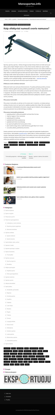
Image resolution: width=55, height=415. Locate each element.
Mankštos (9, 264)
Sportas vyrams (9, 280)
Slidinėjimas (10, 327)
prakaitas (25, 356)
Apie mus (8, 393)
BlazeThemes (36, 410)
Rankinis (9, 308)
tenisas (25, 361)
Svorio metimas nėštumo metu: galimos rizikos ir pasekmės (31, 197)
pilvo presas (19, 356)
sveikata (20, 361)
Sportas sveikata (9, 232)
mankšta (20, 353)
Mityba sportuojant (10, 267)
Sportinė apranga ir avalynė (12, 248)
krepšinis (45, 351)
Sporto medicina (11, 235)
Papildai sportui (11, 270)
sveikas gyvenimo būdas (32, 144)
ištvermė (20, 351)
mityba (36, 142)
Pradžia (7, 11)
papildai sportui (7, 356)
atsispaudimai (7, 348)
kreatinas (40, 351)
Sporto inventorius (9, 251)
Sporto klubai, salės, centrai (12, 242)
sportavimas (20, 359)
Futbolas (38, 11)
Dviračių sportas (23, 11)
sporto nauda (34, 359)
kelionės (34, 351)
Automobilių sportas (12, 340)
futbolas (41, 348)
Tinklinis (9, 315)
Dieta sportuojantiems (12, 273)
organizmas (40, 353)
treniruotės (6, 364)
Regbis (8, 312)
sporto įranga (6, 361)
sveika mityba (22, 144)
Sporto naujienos (9, 210)
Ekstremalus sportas (12, 337)
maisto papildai (13, 353)
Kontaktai (26, 15)
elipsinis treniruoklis (13, 142)
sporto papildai (41, 359)
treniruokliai (42, 144)
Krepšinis (45, 11)
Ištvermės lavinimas (12, 229)
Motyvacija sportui (10, 216)
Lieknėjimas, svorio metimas (10, 24)
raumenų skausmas (40, 356)
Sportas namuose (9, 258)
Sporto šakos (8, 286)
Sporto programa (11, 261)
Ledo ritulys (10, 305)
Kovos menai (10, 324)
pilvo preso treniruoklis (44, 142)
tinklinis (30, 361)
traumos (35, 361)
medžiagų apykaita (27, 353)
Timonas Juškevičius (9, 31)
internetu (21, 142)
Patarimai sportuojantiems (24, 24)
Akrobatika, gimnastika (13, 289)
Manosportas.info (29, 3)
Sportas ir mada (9, 245)
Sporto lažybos (9, 343)
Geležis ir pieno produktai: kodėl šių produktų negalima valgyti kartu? (33, 177)
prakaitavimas (31, 356)
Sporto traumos (11, 239)
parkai (13, 356)
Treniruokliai (10, 254)
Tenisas (32, 11)
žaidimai (27, 364)
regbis (47, 356)
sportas (6, 144)
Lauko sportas (10, 334)
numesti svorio (23, 133)
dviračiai (26, 348)
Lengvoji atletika (11, 321)
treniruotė (7, 147)
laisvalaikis (6, 353)
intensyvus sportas (7, 351)
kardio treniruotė (29, 142)
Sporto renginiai (9, 213)
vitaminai (17, 364)
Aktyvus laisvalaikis (10, 283)
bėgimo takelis (20, 348)
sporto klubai (27, 359)
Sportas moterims (9, 277)
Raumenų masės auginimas (14, 226)
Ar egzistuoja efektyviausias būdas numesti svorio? (29, 167)
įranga (22, 364)
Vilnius (12, 364)
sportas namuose (42, 78)
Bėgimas (14, 11)
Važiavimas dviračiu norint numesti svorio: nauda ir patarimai (31, 187)
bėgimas (13, 348)
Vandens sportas (11, 331)
